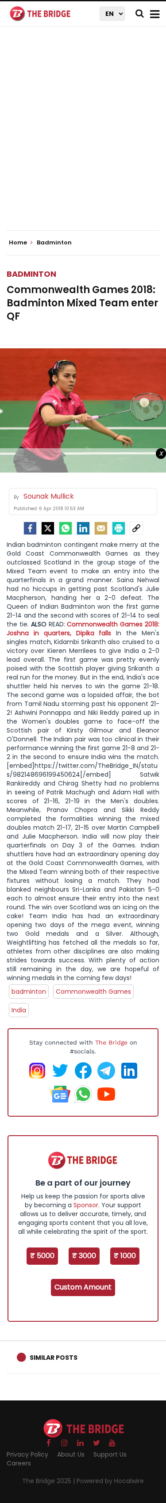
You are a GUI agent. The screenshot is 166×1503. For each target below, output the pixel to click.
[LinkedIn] (83, 528)
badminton (29, 991)
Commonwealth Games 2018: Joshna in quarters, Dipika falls (83, 628)
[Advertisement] (83, 136)
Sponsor (85, 1205)
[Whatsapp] (65, 528)
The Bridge (111, 1042)
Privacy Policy (27, 1454)
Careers (19, 1463)
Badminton (31, 273)
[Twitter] (47, 528)
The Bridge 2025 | (49, 1480)
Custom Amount (83, 1287)
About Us (71, 1454)
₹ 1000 (125, 1256)
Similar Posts (53, 1357)
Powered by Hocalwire (110, 1480)
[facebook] (30, 528)
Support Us (110, 1454)
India (19, 1010)
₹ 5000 (42, 1256)
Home (18, 243)
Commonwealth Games (93, 991)
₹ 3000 (84, 1256)
